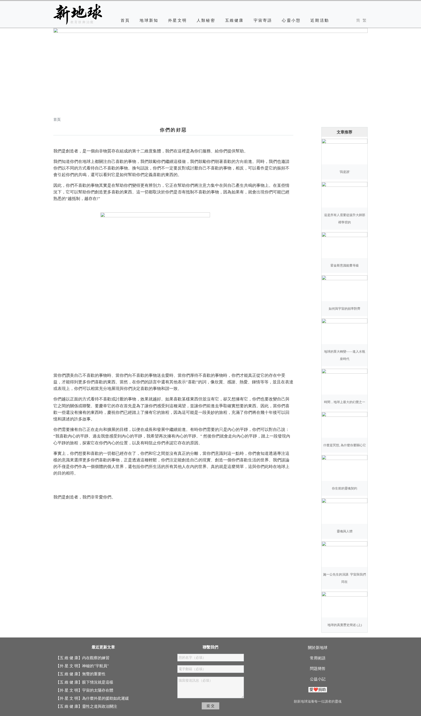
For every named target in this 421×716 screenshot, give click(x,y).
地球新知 (149, 20)
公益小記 (317, 679)
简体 (358, 20)
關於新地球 (317, 648)
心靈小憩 (291, 20)
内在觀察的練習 (95, 658)
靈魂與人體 (345, 531)
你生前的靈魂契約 (344, 488)
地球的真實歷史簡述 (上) (344, 625)
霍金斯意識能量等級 (344, 265)
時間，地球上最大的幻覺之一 (344, 402)
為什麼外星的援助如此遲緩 (105, 698)
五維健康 (234, 20)
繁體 (364, 20)
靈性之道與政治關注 (99, 706)
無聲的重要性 (93, 674)
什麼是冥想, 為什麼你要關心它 (344, 445)
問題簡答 (317, 668)
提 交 (210, 706)
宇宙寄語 (263, 20)
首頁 (125, 20)
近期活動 (319, 20)
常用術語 (317, 658)
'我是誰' (344, 172)
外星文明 (177, 20)
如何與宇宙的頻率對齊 (344, 308)
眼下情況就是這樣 (97, 682)
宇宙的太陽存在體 (97, 690)
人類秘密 (206, 20)
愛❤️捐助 (317, 689)
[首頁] (77, 14)
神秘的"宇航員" (95, 666)
